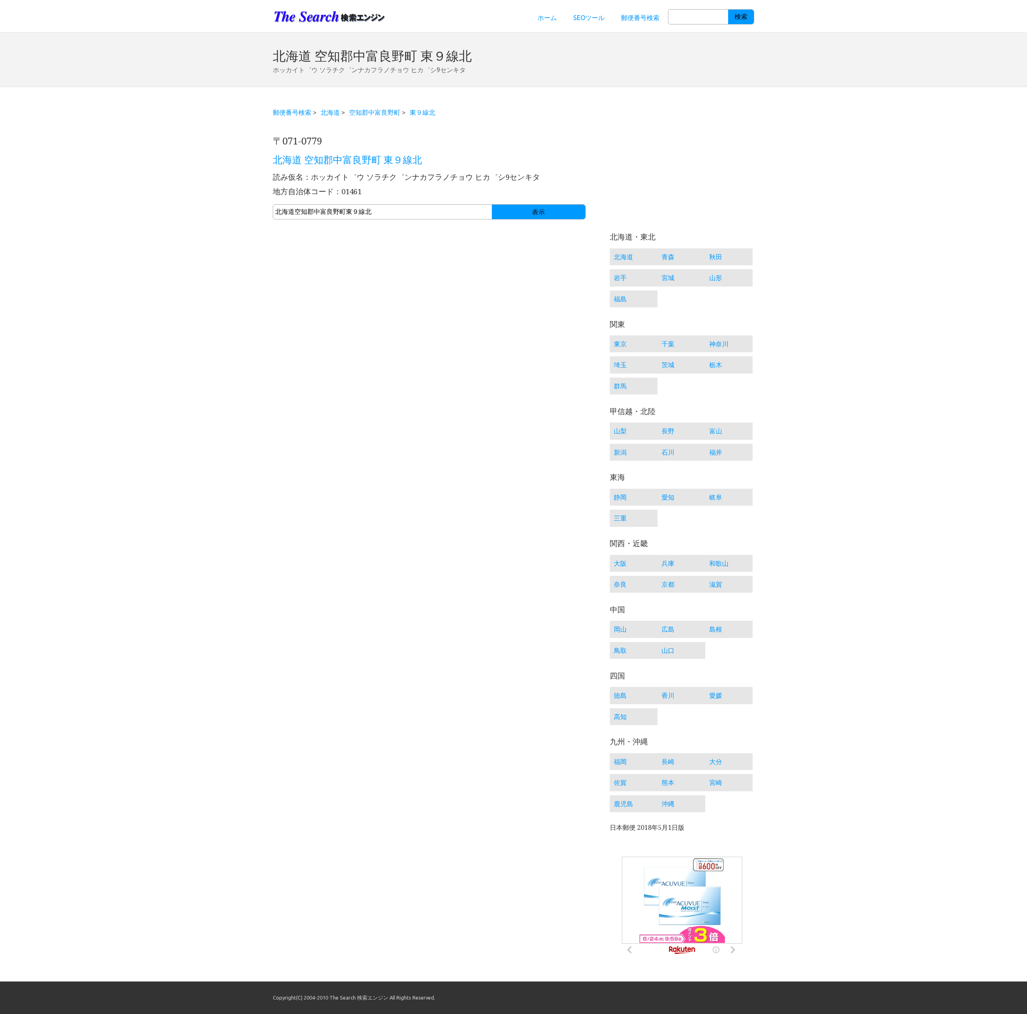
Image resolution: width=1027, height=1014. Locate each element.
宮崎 (715, 782)
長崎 (668, 761)
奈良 (620, 584)
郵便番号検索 (640, 17)
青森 (668, 256)
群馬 (620, 386)
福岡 (620, 761)
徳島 (620, 695)
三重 (620, 518)
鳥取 (620, 650)
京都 (668, 584)
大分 (715, 761)
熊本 (668, 782)
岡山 (620, 629)
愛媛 (715, 695)
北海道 (330, 112)
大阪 (620, 563)
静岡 (620, 497)
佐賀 (620, 782)
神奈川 (719, 343)
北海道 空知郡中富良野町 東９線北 (347, 160)
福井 (715, 452)
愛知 (668, 497)
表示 (538, 212)
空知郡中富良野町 (374, 112)
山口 (668, 650)
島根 (715, 629)
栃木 (715, 364)
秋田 (715, 256)
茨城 (668, 364)
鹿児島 (623, 803)
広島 (668, 629)
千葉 (668, 343)
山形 (715, 277)
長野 (668, 431)
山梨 (620, 431)
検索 (741, 16)
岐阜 (715, 497)
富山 (715, 431)
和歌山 (719, 563)
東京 (620, 343)
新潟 (620, 452)
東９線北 (422, 112)
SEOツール (589, 17)
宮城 (668, 277)
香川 (668, 695)
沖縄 (668, 803)
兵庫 (668, 563)
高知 (620, 716)
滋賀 (715, 584)
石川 (668, 452)
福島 (620, 299)
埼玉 (620, 364)
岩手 (620, 277)
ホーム (547, 17)
